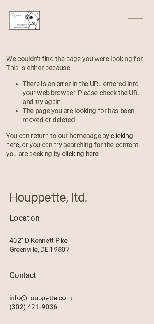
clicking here (80, 154)
